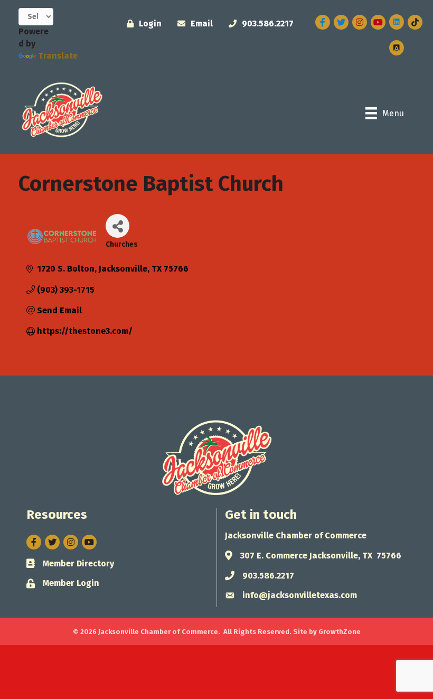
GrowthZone (339, 632)
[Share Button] (117, 226)
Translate (58, 56)
